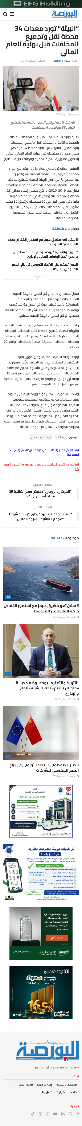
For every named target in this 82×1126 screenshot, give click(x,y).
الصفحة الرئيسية (67, 1084)
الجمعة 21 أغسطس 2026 (65, 776)
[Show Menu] (12, 14)
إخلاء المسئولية (67, 1092)
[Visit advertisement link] (41, 4)
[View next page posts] (37, 279)
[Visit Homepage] (64, 14)
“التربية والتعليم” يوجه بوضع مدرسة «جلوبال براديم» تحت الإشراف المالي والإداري (45, 254)
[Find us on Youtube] (55, 1114)
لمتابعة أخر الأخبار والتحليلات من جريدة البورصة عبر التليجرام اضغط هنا (41, 467)
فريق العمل (25, 1084)
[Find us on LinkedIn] (63, 1114)
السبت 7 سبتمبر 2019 (33, 60)
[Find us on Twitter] (71, 1114)
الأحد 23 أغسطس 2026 (66, 699)
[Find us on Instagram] (40, 1114)
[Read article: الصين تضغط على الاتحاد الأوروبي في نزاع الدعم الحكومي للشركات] (41, 733)
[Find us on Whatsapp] (47, 1114)
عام (8, 597)
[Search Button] (5, 14)
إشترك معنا (44, 1084)
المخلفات (60, 437)
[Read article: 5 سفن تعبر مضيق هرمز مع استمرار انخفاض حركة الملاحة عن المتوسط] (41, 574)
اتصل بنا (47, 1092)
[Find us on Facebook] (78, 1114)
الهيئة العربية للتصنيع (41, 437)
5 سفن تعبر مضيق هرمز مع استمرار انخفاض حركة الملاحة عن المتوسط (43, 242)
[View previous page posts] (45, 279)
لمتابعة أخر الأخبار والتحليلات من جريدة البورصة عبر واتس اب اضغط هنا (44, 452)
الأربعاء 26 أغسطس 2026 (65, 617)
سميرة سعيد (61, 60)
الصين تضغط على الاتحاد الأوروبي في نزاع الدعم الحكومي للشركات (45, 266)
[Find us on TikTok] (32, 1114)
